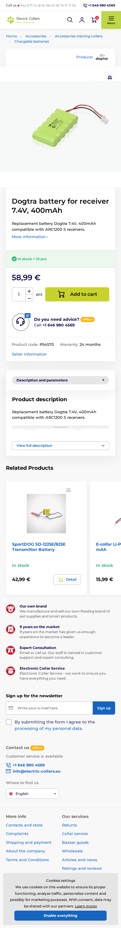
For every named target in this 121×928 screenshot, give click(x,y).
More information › (30, 236)
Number (19, 294)
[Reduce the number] (29, 298)
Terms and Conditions (27, 859)
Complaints (17, 833)
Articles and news (79, 859)
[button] (70, 20)
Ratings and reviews (82, 868)
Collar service (75, 833)
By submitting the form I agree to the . (55, 725)
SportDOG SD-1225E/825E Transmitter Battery (38, 547)
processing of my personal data (48, 728)
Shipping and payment (28, 842)
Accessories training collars (78, 36)
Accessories (36, 36)
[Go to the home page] (23, 20)
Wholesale (72, 851)
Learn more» (86, 906)
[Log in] (82, 20)
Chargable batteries (31, 41)
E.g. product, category (41, 44)
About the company (25, 851)
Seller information (29, 354)
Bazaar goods (75, 842)
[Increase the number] (29, 291)
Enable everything (60, 915)
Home (11, 36)
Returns (69, 825)
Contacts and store (24, 825)
